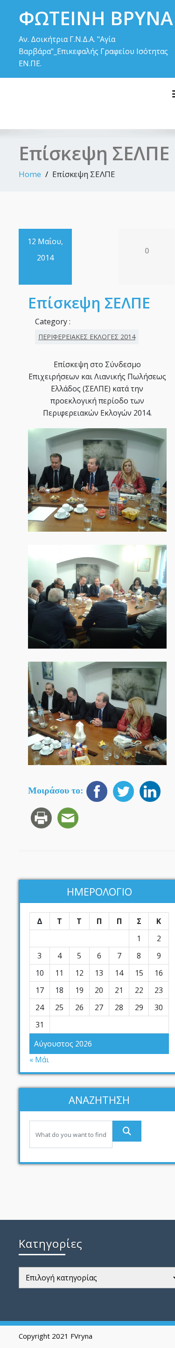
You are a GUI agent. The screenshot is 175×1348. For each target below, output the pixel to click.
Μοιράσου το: (56, 791)
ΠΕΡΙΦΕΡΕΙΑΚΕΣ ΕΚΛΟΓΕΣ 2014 (86, 336)
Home (30, 174)
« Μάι (39, 1059)
